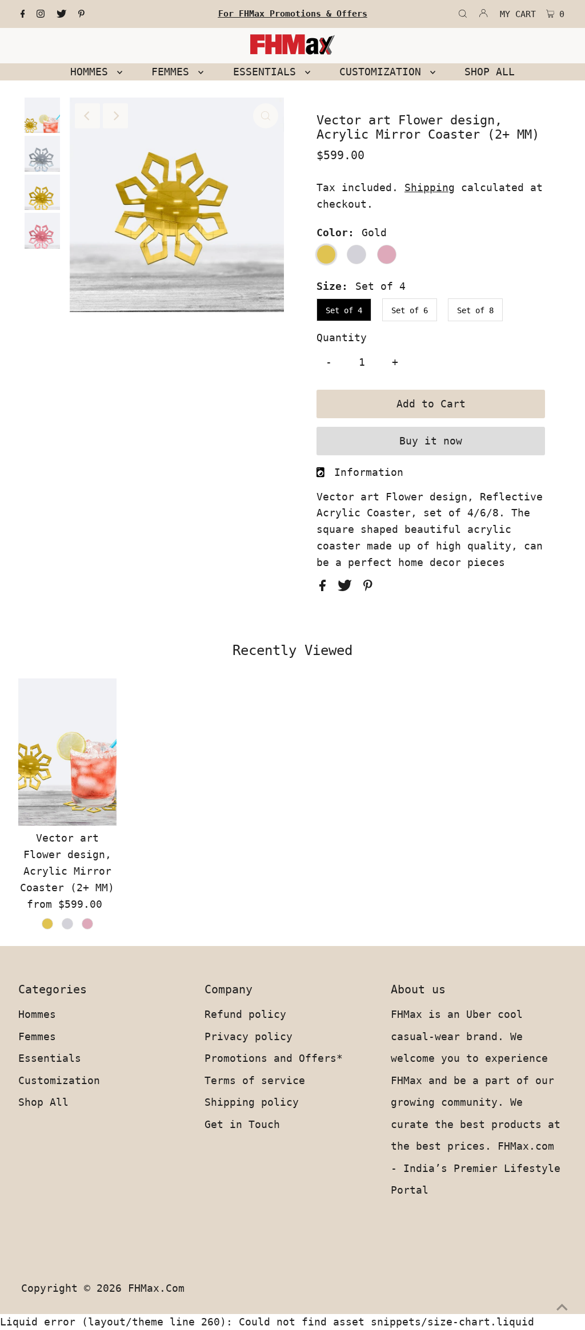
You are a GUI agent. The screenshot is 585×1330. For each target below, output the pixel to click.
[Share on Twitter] (348, 587)
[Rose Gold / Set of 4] (87, 923)
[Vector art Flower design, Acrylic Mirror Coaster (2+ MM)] (67, 752)
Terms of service (255, 1080)
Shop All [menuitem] (489, 72)
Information (368, 472)
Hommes (37, 1014)
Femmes (37, 1036)
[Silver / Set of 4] (67, 923)
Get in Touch (242, 1124)
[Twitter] (61, 14)
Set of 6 (409, 310)
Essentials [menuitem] (267, 72)
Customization (59, 1080)
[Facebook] (23, 14)
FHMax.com (156, 1288)
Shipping (429, 187)
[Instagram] (40, 14)
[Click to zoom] (265, 115)
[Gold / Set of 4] (47, 923)
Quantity (341, 337)
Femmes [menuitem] (173, 72)
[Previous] (87, 115)
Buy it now (430, 441)
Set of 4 (344, 310)
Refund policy (245, 1014)
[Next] (115, 115)
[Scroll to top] (562, 1307)
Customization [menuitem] (383, 72)
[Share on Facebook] (325, 587)
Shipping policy (252, 1102)
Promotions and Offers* (274, 1058)
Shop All (43, 1102)
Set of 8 (475, 310)
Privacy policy (248, 1036)
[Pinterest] (81, 14)
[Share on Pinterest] (367, 587)
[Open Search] (462, 14)
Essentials (49, 1058)
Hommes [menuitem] (92, 72)
